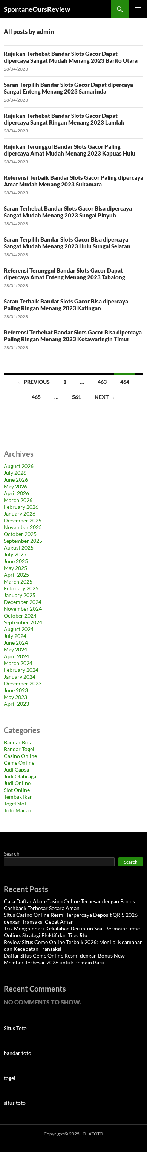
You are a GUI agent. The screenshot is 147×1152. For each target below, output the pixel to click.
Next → (105, 397)
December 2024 (22, 602)
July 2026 (15, 473)
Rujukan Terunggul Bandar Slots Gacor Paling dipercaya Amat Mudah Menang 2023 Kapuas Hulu (69, 150)
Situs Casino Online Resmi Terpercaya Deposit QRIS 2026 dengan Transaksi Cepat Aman (71, 918)
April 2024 (16, 656)
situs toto (15, 1103)
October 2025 (20, 534)
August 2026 (19, 466)
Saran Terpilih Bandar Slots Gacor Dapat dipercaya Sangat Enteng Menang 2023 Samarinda (68, 88)
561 (76, 397)
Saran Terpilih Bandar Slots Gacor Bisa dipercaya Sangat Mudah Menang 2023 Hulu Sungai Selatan (67, 242)
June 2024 (16, 642)
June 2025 (16, 561)
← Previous (33, 382)
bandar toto (17, 1053)
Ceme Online (19, 762)
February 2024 (21, 670)
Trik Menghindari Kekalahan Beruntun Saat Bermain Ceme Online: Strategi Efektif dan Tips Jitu (72, 931)
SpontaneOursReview (37, 9)
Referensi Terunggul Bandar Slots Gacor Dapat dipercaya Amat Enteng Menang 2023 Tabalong (64, 273)
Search (12, 853)
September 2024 (23, 622)
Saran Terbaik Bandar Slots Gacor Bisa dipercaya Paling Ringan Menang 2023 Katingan (66, 304)
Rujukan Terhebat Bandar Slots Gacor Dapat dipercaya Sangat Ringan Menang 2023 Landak (64, 119)
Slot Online (17, 790)
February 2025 (21, 588)
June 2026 (16, 479)
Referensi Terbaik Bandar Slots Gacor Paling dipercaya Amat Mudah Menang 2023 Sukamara (73, 181)
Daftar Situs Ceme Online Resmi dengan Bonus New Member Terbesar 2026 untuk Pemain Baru (64, 959)
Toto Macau (17, 810)
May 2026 (15, 486)
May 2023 (15, 697)
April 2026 (16, 493)
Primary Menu (138, 9)
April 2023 (16, 704)
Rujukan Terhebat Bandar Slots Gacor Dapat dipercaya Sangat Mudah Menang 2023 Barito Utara (71, 57)
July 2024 (15, 636)
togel (9, 1078)
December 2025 (22, 520)
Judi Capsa (16, 769)
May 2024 (15, 649)
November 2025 (23, 527)
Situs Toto (15, 1028)
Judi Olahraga (20, 776)
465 (36, 397)
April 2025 (16, 574)
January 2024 (19, 676)
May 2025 (15, 568)
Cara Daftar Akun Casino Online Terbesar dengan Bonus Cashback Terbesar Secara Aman (69, 904)
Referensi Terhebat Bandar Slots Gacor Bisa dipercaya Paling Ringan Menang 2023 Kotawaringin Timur (73, 335)
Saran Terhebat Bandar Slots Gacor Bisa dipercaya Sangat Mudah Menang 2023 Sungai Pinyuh (68, 212)
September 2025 (23, 540)
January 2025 (19, 595)
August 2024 (19, 629)
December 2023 (22, 683)
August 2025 (19, 547)
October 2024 (20, 615)
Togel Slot (15, 803)
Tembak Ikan (18, 796)
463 (102, 382)
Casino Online (20, 756)
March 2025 (18, 581)
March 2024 (18, 663)
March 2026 (18, 500)
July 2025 (15, 554)
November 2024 (23, 608)
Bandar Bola (18, 742)
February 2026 (21, 507)
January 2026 (19, 513)
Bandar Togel (19, 749)
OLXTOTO (93, 1134)
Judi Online (17, 783)
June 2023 (16, 690)
